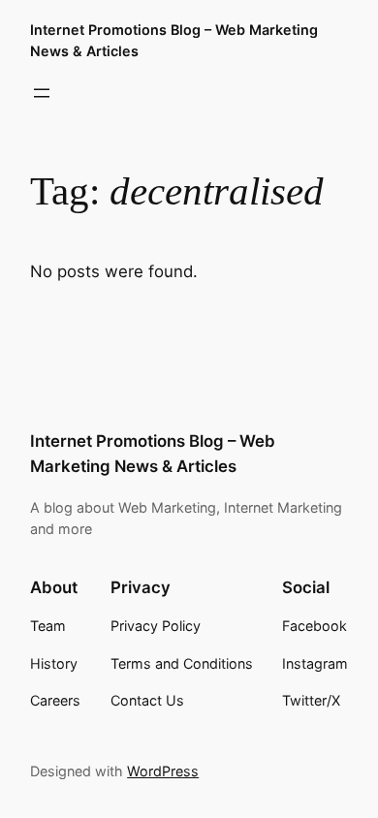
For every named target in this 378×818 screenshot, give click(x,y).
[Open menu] (41, 93)
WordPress (163, 771)
